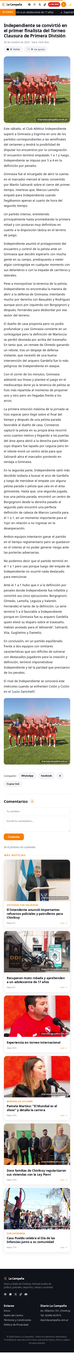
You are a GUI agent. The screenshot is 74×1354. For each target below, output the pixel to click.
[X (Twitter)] (16, 1295)
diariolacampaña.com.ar (54, 1320)
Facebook (46, 775)
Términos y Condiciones (17, 1320)
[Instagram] (11, 1295)
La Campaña (14, 4)
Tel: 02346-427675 (50, 1315)
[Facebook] (6, 1295)
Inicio (7, 1310)
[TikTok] (21, 1295)
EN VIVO (55, 4)
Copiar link (13, 784)
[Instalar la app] (63, 4)
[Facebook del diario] (29, 4)
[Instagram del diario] (34, 4)
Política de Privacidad (16, 1324)
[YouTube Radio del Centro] (26, 1295)
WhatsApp (27, 775)
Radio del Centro (13, 1315)
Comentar (14, 836)
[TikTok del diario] (44, 4)
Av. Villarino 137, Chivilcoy (55, 1310)
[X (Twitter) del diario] (39, 4)
